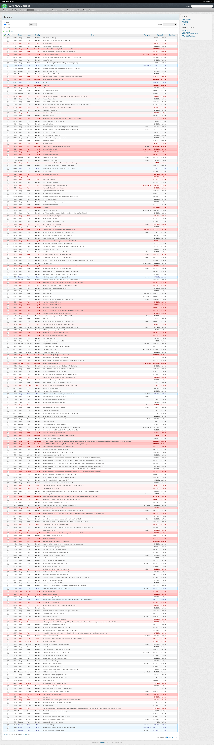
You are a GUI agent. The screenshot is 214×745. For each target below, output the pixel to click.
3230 (15, 583)
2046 (15, 691)
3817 (15, 446)
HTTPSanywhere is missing (51, 90)
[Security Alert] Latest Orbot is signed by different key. (58, 166)
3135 (15, 599)
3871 (15, 433)
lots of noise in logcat (49, 405)
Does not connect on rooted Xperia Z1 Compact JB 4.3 (59, 483)
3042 (15, 613)
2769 (15, 672)
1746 (15, 722)
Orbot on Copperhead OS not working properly (57, 107)
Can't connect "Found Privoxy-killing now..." (56, 572)
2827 (15, 663)
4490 (15, 371)
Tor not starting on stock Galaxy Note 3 (54, 683)
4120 (15, 394)
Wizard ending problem (50, 616)
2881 (15, 644)
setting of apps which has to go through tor (55, 419)
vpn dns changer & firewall (51, 74)
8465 (15, 49)
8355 (15, 77)
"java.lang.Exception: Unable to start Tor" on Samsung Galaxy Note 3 (63, 638)
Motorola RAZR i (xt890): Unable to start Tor (56, 355)
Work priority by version (189, 37)
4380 (15, 380)
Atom (169, 737)
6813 (15, 179)
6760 (15, 185)
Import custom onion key (50, 71)
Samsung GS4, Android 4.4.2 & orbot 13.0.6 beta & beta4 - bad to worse (64, 586)
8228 (15, 96)
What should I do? (187, 35)
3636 (15, 485)
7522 (15, 152)
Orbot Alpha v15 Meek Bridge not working (55, 357)
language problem (48, 177)
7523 (15, 149)
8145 (15, 104)
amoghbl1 (147, 344)
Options (8, 27)
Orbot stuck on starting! (49, 38)
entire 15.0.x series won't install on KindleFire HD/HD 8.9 (60, 285)
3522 (15, 516)
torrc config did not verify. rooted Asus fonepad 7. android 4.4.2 (61, 427)
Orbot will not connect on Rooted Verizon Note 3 (57, 627)
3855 (15, 438)
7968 (15, 132)
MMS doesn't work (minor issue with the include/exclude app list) (62, 118)
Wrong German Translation (51, 388)
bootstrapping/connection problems (53, 455)
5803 (15, 266)
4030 (15, 419)
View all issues (186, 19)
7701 (15, 141)
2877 (15, 647)
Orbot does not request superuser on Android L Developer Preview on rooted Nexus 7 (70, 497)
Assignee (147, 35)
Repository (92, 10)
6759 (15, 188)
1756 (15, 719)
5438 (15, 321)
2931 (15, 638)
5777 (15, 288)
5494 (15, 316)
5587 (15, 299)
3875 (15, 430)
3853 (15, 441)
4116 (15, 399)
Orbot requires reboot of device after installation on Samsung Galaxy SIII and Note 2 (68, 599)
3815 (15, 449)
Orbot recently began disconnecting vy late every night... (59, 52)
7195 (15, 160)
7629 (15, 146)
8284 (15, 88)
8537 (15, 43)
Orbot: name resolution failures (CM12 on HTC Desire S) (60, 366)
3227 (15, 586)
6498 (15, 227)
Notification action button (50, 157)
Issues (31, 10)
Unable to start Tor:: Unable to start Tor (54, 555)
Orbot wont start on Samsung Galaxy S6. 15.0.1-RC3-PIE (60, 313)
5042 (15, 330)
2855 (15, 655)
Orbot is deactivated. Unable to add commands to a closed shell (62, 57)
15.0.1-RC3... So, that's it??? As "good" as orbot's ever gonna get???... (64, 246)
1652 (15, 727)
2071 (15, 688)
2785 (15, 669)
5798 (15, 277)
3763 (15, 458)
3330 (15, 563)
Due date (172, 35)
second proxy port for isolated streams (54, 396)
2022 (15, 694)
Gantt (47, 10)
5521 (15, 313)
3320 (15, 569)
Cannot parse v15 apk (49, 349)
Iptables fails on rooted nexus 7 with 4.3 (54, 719)
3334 (15, 561)
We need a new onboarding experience (55, 416)
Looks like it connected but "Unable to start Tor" (57, 238)
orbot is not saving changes (51, 174)
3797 (15, 452)
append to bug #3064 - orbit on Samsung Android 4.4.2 (59, 605)
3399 (15, 549)
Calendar (55, 10)
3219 (15, 588)
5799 (15, 274)
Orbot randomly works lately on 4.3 (53, 666)
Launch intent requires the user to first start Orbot (57, 252)
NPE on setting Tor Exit (49, 199)
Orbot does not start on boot (51, 249)
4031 (15, 416)
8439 (15, 54)
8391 (15, 60)
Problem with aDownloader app (52, 102)
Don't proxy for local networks (51, 558)
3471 (15, 533)
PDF (176, 737)
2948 (15, 630)
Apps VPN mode (48, 60)
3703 (15, 474)
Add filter (160, 24)
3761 (15, 463)
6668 (15, 204)
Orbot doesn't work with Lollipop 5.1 (53, 341)
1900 (15, 702)
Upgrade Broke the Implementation (53, 191)
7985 (15, 129)
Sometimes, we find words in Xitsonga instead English (59, 168)
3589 (15, 502)
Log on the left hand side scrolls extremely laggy (57, 235)
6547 (15, 218)
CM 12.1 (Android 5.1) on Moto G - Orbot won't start (58, 330)
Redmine (101, 742)
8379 (15, 65)
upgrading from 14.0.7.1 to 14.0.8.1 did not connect (58, 452)
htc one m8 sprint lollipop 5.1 (52, 363)
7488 (15, 154)
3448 (15, 538)
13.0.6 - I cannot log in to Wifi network (54, 561)
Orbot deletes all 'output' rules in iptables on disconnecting (60, 669)
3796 (15, 455)
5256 (15, 324)
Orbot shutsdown (48, 143)
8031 (15, 118)
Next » (6, 734)
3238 (15, 574)
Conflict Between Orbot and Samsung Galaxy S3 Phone (59, 377)
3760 (15, 466)
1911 (15, 700)
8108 (15, 107)
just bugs (185, 30)
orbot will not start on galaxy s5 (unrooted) (56, 541)
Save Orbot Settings (49, 65)
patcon (147, 277)
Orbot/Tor (45, 319)
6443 (15, 232)
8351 (15, 79)
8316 (15, 85)
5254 (15, 327)
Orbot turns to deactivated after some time (55, 574)
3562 (15, 508)
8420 (15, 57)
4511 (15, 366)
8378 (15, 68)
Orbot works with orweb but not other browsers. (57, 716)
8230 (15, 93)
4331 (15, 383)
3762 (15, 460)
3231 (15, 580)
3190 (15, 591)
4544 (15, 363)
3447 (15, 541)
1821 (15, 708)
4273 (15, 385)
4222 (15, 388)
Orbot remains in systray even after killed (55, 563)
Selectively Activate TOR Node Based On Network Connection (61, 68)
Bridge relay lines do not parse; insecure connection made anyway (63, 544)
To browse (46, 88)
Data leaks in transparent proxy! (52, 694)
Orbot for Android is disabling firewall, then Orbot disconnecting (62, 700)
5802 (15, 268)
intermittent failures (48, 141)
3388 (15, 552)
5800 (15, 271)
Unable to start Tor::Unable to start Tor (54, 625)
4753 (15, 352)
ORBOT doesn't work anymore (52, 113)
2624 (15, 680)
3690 (15, 477)
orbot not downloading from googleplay (54, 202)
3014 (15, 616)
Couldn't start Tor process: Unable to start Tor (56, 652)
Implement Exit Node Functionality (53, 722)
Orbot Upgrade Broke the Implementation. (55, 185)
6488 (15, 230)
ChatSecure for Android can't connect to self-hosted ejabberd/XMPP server (65, 96)
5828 (15, 260)
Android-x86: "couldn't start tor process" (54, 619)
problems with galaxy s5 (50, 538)
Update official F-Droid (49, 99)
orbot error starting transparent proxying (55, 288)
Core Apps (14, 6)
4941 (15, 341)
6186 (15, 243)
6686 (15, 199)
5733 (15, 291)
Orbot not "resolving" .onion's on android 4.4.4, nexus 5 (59, 474)
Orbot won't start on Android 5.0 (52, 391)
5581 (15, 307)
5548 (15, 310)
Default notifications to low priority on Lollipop (56, 277)
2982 (15, 622)
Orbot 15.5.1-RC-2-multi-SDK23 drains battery (56, 40)
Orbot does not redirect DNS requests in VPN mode (58, 232)
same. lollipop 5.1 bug (49, 338)
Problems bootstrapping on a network (54, 433)
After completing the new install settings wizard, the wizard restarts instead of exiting (68, 527)
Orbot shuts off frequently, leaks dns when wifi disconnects (61, 49)
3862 (15, 435)
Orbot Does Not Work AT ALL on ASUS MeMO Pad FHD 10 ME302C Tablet (65, 522)
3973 (15, 421)
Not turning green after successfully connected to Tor (58, 394)
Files (84, 10)
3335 (15, 558)
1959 (15, 697)
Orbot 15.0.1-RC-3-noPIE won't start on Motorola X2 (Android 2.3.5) (63, 310)
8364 (15, 71)
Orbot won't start (47, 263)
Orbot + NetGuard (48, 93)
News (62, 10)
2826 (15, 666)
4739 (15, 355)
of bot (44, 608)
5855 (15, 252)
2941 (15, 636)
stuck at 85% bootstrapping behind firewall (55, 675)
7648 (15, 143)
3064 (15, 608)
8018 (15, 124)
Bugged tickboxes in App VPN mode (53, 121)
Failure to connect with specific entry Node (55, 449)
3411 (15, 547)
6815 (15, 174)
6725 (15, 196)
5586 (15, 302)
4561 (15, 360)
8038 (15, 115)
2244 (15, 683)
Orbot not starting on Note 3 (51, 597)
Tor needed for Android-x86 (51, 602)
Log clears (46, 714)
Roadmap (23, 10)
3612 (15, 494)
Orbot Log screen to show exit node (53, 730)
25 (21, 734)
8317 (15, 82)
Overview (6, 10)
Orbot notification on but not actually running (56, 691)
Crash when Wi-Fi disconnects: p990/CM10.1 (56, 650)
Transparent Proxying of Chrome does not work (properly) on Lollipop (63, 360)
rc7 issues (46, 207)
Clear (12, 31)
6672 (15, 202)
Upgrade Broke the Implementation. (53, 188)
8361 (15, 74)
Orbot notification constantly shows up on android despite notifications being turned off (69, 260)
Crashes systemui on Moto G (51, 488)
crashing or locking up (49, 132)
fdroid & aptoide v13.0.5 (50, 591)
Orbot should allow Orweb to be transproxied (56, 644)
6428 (15, 235)
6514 (15, 221)
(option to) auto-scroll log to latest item (54, 424)
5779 (15, 282)
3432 (15, 544)
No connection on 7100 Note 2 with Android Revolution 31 (60, 430)
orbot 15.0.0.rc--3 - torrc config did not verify (56, 332)
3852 (15, 444)
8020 (15, 121)
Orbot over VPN (47, 43)
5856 (15, 249)
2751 (15, 675)
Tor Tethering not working (50, 661)
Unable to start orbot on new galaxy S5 (54, 549)
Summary (185, 21)
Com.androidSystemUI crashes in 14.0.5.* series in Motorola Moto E (63, 485)
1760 (15, 716)
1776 (15, 714)
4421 (15, 374)
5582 (15, 305)
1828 (15, 705)
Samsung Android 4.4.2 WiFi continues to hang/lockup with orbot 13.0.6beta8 (66, 577)
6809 (15, 182)
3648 (15, 483)
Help (13, 1)
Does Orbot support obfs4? (51, 352)
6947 (15, 166)
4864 (15, 346)
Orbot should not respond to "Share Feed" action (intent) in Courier (63, 510)
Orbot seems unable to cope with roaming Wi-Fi (57, 702)
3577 (15, 505)
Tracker (20, 35)
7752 (15, 135)
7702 (15, 138)
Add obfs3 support (48, 680)
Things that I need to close (190, 33)
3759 (15, 469)
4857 (15, 349)
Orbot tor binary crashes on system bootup (55, 552)
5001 (15, 335)
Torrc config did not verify (50, 149)
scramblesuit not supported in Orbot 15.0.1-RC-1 (57, 316)
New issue (39, 10)
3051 (15, 611)
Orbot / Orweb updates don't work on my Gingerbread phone (61, 413)
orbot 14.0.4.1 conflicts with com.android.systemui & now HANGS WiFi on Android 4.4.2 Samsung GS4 (73, 458)
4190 (15, 391)
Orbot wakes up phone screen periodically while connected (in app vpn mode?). (67, 104)
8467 (15, 46)
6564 (15, 216)
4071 (15, 410)
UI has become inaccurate (50, 636)
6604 (15, 210)
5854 (15, 255)
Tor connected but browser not (52, 135)
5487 (15, 319)
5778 (15, 285)
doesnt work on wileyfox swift (51, 193)
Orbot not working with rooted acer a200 (55, 502)
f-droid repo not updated (50, 218)
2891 (15, 641)
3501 (15, 522)
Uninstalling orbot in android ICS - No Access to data (58, 446)
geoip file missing (48, 705)
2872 (15, 650)
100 (26, 734)
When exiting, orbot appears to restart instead (56, 524)
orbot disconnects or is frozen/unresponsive (56, 569)
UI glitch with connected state (51, 438)
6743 (15, 193)
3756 (15, 472)
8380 (15, 63)
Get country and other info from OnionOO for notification (59, 505)
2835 (15, 661)
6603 (15, 213)
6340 (15, 238)
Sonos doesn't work (48, 421)
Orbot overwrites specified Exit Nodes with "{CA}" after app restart (62, 77)
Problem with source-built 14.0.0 (52, 535)
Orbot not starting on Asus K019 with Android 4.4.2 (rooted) (60, 385)
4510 (15, 369)
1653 (15, 725)
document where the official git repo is (54, 399)
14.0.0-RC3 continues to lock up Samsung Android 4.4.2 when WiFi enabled (65, 533)
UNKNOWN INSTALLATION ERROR (54, 221)
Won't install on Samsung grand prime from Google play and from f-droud (65, 213)
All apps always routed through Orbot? (54, 371)
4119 (15, 396)
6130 (15, 246)
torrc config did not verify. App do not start (55, 335)
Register (209, 1)
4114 (15, 405)
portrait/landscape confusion (51, 566)
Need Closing (186, 32)
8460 (15, 52)
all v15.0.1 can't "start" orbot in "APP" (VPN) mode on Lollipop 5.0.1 (63, 282)
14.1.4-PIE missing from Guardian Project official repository (60, 63)
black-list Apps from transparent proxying (55, 711)
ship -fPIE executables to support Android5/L (56, 480)
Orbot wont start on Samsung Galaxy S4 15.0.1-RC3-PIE (60, 241)
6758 (15, 191)
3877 (15, 427)
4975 (15, 338)
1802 (15, 711)
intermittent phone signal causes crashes (55, 138)
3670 (15, 480)
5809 (15, 263)
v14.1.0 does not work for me (51, 410)
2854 (15, 658)
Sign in (205, 1)
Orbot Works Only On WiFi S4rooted (53, 508)
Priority (37, 35)
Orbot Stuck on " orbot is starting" (52, 46)
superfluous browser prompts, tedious (54, 547)
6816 (15, 171)
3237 (15, 577)
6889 (15, 168)
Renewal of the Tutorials (50, 110)
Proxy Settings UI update (50, 344)
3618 (15, 491)
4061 (15, 413)
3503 (15, 519)
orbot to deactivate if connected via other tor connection (59, 727)
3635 (15, 488)
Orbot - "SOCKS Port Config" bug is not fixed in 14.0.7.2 (59, 477)
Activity (14, 10)
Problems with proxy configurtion (52, 216)
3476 (15, 530)
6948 (15, 163)
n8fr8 (147, 146)
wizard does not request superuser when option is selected (60, 611)
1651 (15, 730)
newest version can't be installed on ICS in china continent (60, 271)
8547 (15, 38)
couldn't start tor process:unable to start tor (55, 655)
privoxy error (46, 697)
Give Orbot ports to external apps (52, 494)
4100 (15, 408)
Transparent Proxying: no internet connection (56, 380)
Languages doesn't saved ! (51, 54)
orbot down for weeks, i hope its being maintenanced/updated (61, 499)
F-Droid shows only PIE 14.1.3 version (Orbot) (56, 346)
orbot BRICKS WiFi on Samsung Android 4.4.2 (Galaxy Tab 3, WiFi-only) (65, 444)
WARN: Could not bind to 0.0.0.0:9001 (54, 613)
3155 (15, 594)
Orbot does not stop (48, 115)
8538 (15, 40)
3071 (15, 602)
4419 (15, 377)
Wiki (78, 10)
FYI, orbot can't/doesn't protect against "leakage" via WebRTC (61, 280)
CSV (173, 737)
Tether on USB (47, 516)
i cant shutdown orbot (49, 179)
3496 (15, 524)
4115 (15, 402)
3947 (15, 424)
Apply (6, 31)
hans (146, 127)
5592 (15, 294)
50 (23, 734)
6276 (15, 241)
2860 (15, 652)
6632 (15, 207)
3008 (15, 619)
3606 (15, 497)
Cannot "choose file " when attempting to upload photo (59, 230)
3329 (15, 566)
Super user (46, 85)
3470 (15, 535)
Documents (70, 10)
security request (47, 171)
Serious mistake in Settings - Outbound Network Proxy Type (60, 163)
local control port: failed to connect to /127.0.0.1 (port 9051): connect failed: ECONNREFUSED (71, 491)
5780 (15, 280)
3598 (15, 499)
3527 (15, 513)
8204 (15, 102)
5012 (15, 332)
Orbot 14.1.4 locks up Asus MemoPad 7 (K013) (57, 383)
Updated (160, 35)
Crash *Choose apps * (49, 647)
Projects (8, 1)
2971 (15, 627)
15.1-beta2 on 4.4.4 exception (52, 224)
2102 (15, 686)
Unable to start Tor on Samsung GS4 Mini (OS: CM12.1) (59, 324)
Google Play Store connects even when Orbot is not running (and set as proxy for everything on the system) (75, 633)
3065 (15, 605)
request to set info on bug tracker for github (56, 146)
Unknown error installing (50, 210)
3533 (15, 510)
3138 (15, 597)
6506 (15, 224)
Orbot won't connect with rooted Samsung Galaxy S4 (58, 688)
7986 (15, 127)
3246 (15, 572)
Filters (7, 22)
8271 (15, 90)
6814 (15, 177)
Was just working (48, 124)
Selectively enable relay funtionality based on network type (60, 196)
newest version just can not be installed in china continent (60, 274)
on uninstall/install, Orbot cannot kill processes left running (60, 127)
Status (8, 24)
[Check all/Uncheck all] (8, 35)
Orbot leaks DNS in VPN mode (52, 302)
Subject (92, 35)
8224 (15, 99)
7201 (15, 157)
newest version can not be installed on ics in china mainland (61, 266)
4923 (15, 344)
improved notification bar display (52, 663)
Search (188, 6)
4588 (15, 357)
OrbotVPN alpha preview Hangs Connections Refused (59, 369)
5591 (15, 296)
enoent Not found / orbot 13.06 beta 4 (54, 580)
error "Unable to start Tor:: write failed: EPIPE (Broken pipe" (60, 630)
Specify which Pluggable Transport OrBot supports (59, 435)
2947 (15, 633)
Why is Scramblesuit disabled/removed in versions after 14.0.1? (62, 519)
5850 (15, 257)
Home (3, 1)
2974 (15, 625)
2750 (15, 677)
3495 (15, 527)
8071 (15, 113)
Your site (45, 82)
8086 (15, 110)
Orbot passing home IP (49, 641)
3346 (15, 555)
